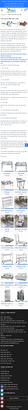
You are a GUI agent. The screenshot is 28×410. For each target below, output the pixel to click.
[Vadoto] (11, 10)
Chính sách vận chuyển (7, 358)
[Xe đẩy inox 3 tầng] (20, 258)
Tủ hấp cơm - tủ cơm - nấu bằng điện (10, 303)
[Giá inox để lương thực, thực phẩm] (7, 202)
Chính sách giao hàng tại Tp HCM (9, 388)
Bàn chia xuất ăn (21, 210)
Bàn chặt (7, 229)
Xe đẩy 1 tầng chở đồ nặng (21, 247)
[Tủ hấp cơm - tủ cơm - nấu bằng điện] (7, 295)
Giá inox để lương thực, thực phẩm (9, 210)
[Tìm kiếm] (21, 10)
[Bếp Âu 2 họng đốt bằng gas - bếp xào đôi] (7, 277)
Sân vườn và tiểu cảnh (6, 382)
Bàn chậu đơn (7, 173)
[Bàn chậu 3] (7, 184)
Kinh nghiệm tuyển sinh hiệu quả (9, 384)
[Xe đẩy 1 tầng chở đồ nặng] (20, 240)
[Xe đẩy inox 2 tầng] (7, 258)
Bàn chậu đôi (21, 173)
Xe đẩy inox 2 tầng (7, 266)
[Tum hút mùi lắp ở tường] (7, 240)
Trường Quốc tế (5, 380)
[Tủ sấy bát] (20, 295)
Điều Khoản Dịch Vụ (6, 356)
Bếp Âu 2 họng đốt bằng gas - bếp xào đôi (11, 285)
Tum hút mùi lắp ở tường (7, 247)
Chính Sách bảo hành (6, 354)
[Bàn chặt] (7, 221)
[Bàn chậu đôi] (20, 165)
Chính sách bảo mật (6, 363)
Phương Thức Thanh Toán (7, 361)
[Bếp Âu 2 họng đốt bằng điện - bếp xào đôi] (20, 277)
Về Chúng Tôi (4, 350)
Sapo (17, 408)
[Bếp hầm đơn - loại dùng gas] (20, 221)
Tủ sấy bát (20, 303)
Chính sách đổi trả (5, 352)
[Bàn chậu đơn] (7, 165)
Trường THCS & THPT (6, 375)
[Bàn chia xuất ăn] (20, 202)
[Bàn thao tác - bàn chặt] (20, 184)
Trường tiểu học (5, 373)
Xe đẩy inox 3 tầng (20, 266)
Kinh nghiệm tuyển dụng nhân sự (9, 386)
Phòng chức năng (5, 378)
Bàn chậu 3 (7, 192)
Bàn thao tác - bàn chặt (21, 192)
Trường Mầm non (5, 371)
